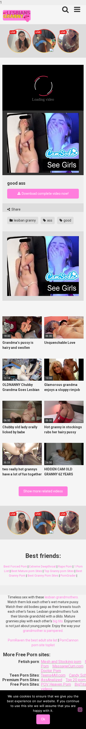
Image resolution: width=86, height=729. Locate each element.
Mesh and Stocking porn (61, 661)
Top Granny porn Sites (59, 571)
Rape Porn (65, 566)
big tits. (58, 621)
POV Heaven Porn (56, 684)
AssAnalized (51, 680)
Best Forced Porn (15, 566)
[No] (80, 709)
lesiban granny (24, 220)
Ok (43, 719)
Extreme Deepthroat (42, 566)
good (67, 220)
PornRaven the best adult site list (32, 640)
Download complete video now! (45, 193)
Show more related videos (43, 491)
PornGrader (68, 575)
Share (16, 209)
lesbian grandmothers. (62, 597)
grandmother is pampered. (43, 631)
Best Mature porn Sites (26, 571)
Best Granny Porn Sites (42, 575)
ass (49, 220)
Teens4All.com (53, 675)
